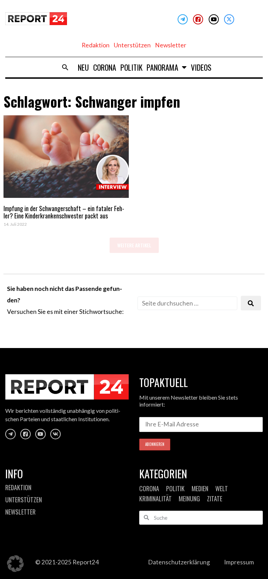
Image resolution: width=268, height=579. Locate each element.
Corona (104, 67)
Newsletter (170, 45)
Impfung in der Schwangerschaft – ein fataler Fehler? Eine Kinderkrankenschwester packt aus (63, 212)
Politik (131, 67)
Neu (83, 67)
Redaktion (96, 45)
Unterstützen (132, 45)
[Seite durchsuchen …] (187, 303)
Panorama (162, 67)
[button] (65, 67)
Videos (201, 67)
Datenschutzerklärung (179, 562)
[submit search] (251, 303)
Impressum (239, 562)
